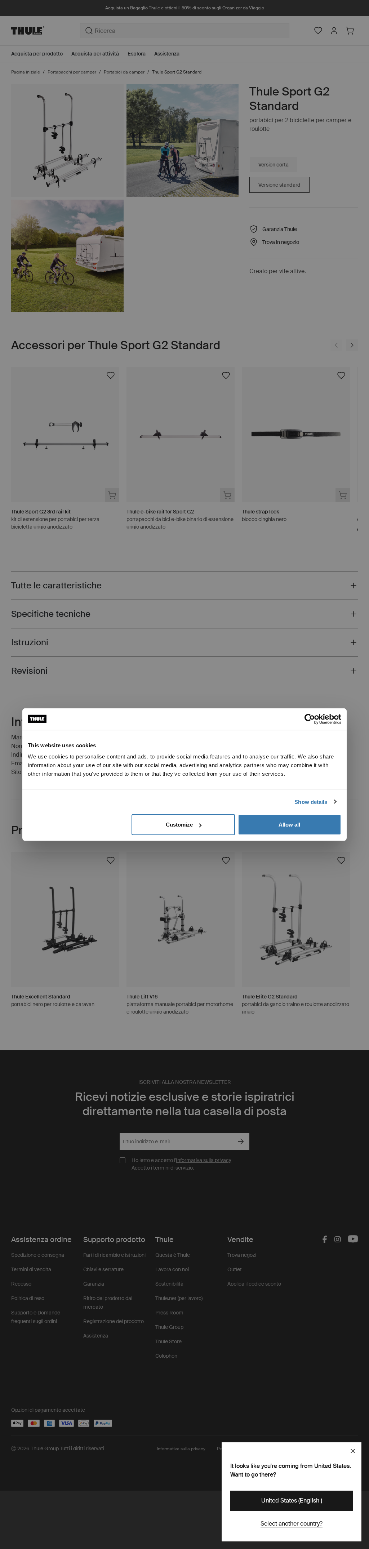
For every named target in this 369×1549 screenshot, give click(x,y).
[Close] (352, 1451)
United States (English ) (291, 1500)
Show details (310, 801)
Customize (179, 825)
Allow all (289, 825)
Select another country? (292, 1523)
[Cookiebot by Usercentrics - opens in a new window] (309, 718)
